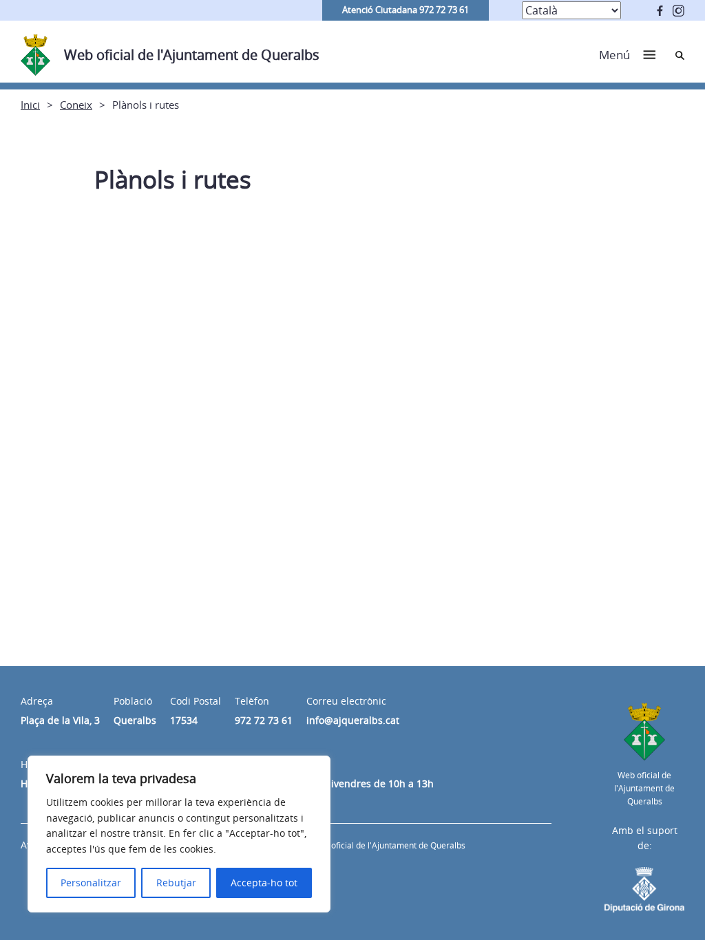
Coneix (76, 104)
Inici (30, 104)
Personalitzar (91, 882)
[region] (179, 834)
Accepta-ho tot (264, 882)
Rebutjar (176, 882)
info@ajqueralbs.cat (352, 720)
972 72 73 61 (264, 720)
